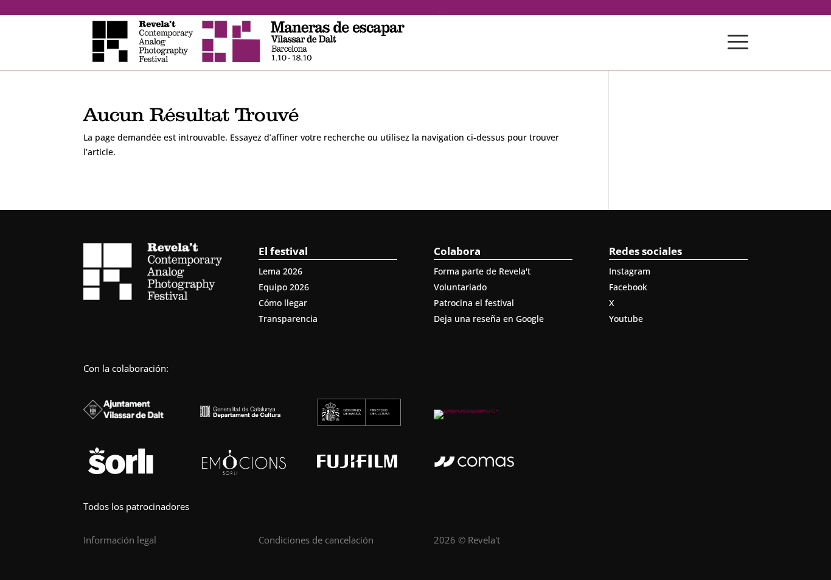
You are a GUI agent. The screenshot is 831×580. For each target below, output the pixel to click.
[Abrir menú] (738, 42)
